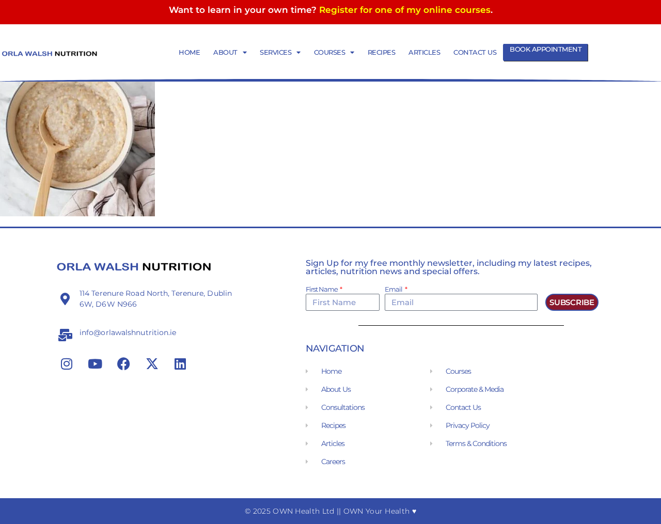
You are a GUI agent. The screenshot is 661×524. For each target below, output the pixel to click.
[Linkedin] (180, 364)
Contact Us (474, 52)
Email (394, 289)
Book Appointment (545, 49)
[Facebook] (123, 364)
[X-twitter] (152, 364)
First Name (322, 289)
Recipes (382, 52)
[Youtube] (95, 364)
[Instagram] (67, 364)
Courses (329, 52)
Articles (424, 52)
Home (189, 52)
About (225, 52)
